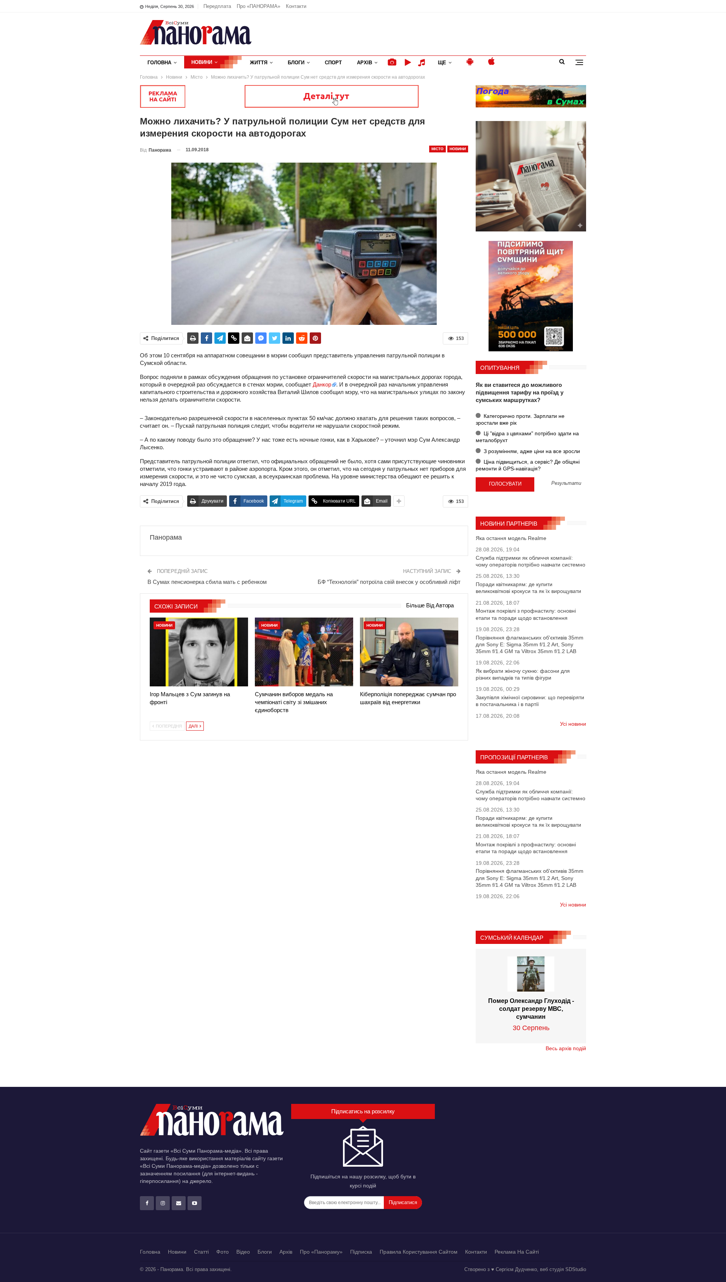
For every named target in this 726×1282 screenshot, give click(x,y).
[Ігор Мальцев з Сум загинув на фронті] (199, 652)
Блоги (296, 62)
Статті (201, 1252)
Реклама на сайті (517, 1252)
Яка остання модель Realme (511, 538)
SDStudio (575, 1269)
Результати (566, 483)
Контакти (296, 6)
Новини (201, 62)
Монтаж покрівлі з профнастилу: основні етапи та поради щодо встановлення (526, 614)
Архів (364, 62)
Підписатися (403, 1202)
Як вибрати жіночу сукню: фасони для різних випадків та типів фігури (523, 674)
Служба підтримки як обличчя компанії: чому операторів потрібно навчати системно (530, 561)
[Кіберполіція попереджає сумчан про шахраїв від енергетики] (409, 652)
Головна (159, 62)
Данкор (322, 384)
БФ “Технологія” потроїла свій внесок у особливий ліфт (389, 582)
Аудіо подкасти (422, 62)
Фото (222, 1252)
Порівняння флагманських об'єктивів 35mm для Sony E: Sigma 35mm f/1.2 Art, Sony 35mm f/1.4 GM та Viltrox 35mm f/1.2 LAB (529, 644)
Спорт (333, 62)
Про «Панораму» (321, 1252)
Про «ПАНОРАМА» (258, 6)
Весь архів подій (566, 1048)
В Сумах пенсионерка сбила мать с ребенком (207, 582)
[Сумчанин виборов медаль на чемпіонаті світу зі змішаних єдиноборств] (304, 652)
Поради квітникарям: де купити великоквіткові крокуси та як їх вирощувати (528, 587)
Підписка (361, 1252)
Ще (442, 62)
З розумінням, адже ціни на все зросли (531, 451)
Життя (258, 62)
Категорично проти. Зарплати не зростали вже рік (520, 419)
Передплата (217, 6)
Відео (243, 1252)
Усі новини (573, 724)
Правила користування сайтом (419, 1252)
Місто (437, 149)
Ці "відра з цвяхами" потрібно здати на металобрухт (527, 436)
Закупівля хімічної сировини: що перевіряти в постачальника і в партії (530, 700)
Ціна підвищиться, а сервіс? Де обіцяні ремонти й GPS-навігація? (528, 465)
